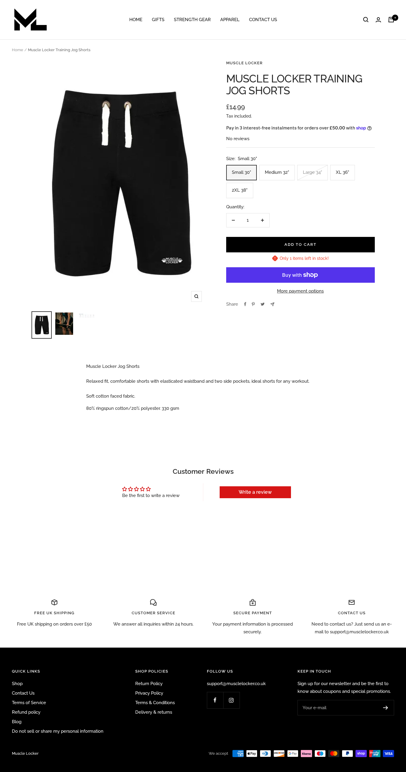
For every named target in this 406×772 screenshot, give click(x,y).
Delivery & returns (153, 712)
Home (135, 19)
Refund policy (26, 712)
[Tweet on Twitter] (262, 304)
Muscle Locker (244, 63)
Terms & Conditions (155, 702)
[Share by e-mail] (272, 304)
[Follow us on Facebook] (215, 700)
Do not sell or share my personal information (57, 731)
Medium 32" (277, 172)
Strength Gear (192, 19)
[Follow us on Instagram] (231, 700)
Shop (17, 683)
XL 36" (342, 172)
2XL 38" (240, 190)
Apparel (230, 19)
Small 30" (241, 172)
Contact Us (263, 19)
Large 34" (312, 172)
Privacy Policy (149, 693)
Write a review (255, 492)
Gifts (158, 19)
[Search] (366, 19)
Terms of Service (29, 702)
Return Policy (149, 683)
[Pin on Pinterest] (253, 304)
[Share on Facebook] (245, 304)
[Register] (385, 708)
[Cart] (391, 19)
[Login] (378, 19)
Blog (16, 721)
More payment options (300, 291)
